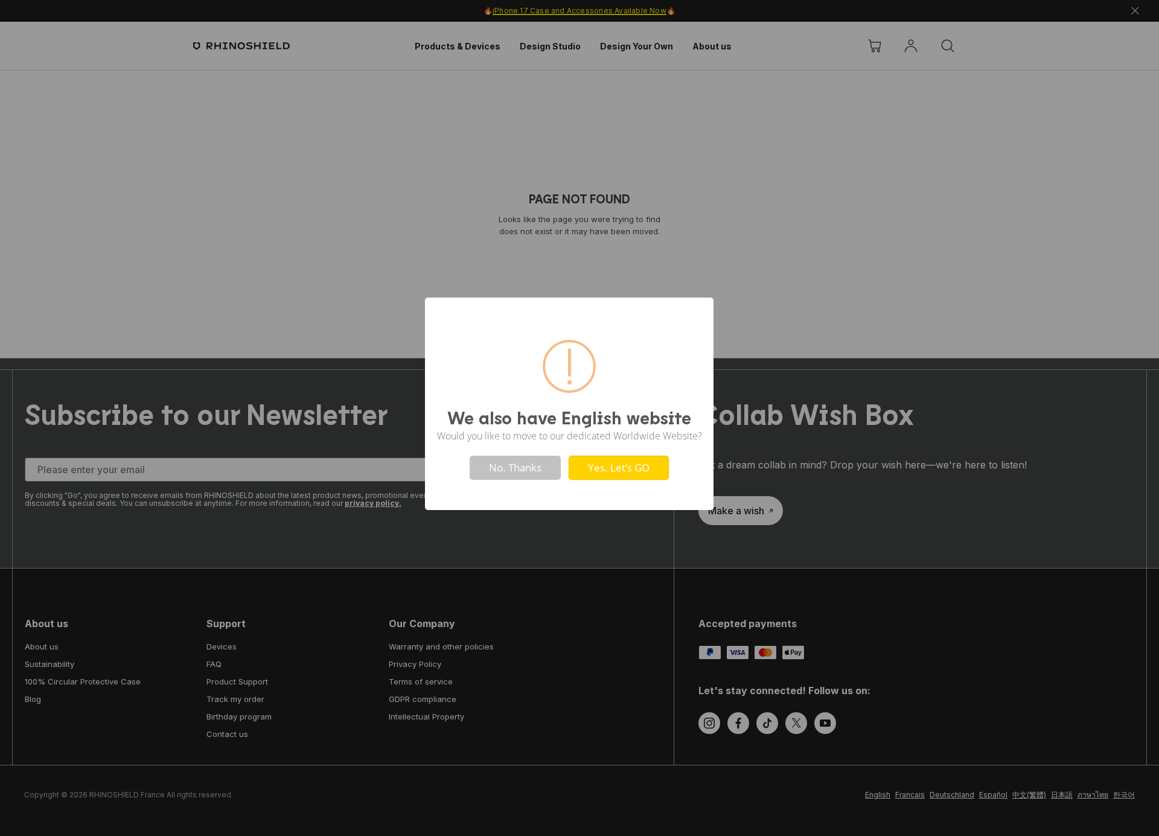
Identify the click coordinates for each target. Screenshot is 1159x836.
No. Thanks (515, 467)
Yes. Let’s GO (619, 467)
